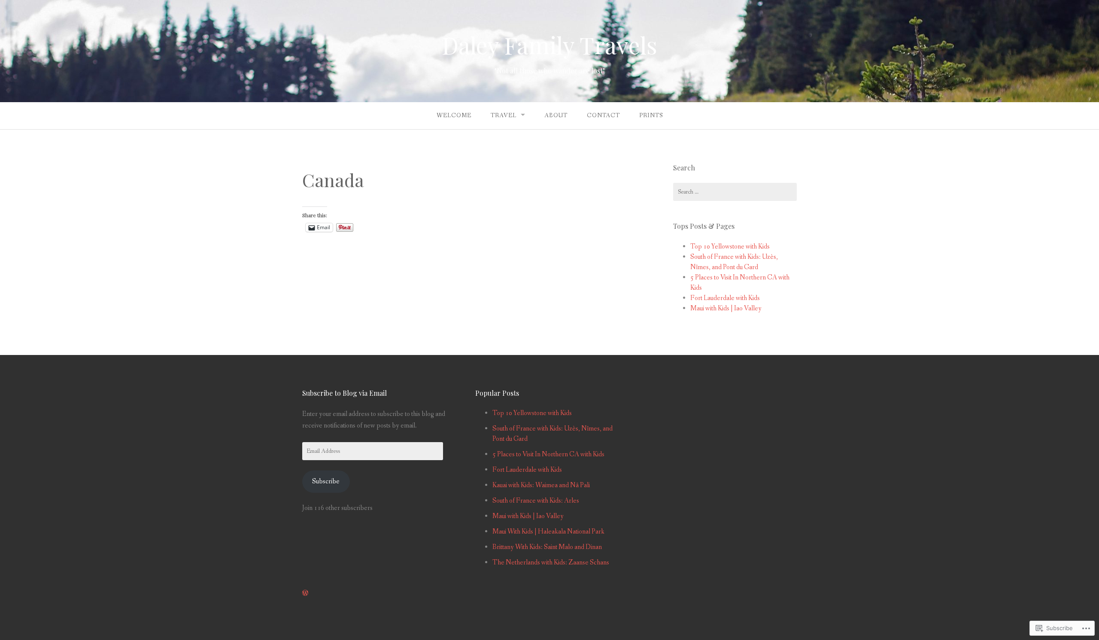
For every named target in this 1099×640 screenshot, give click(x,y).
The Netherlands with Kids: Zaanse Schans (550, 562)
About (556, 115)
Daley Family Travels (549, 45)
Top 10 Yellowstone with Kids (730, 246)
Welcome (454, 115)
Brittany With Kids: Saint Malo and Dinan (547, 547)
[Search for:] (735, 192)
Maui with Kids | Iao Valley (726, 308)
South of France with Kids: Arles (535, 500)
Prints (651, 115)
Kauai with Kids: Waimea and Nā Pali (541, 485)
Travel (503, 115)
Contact (603, 115)
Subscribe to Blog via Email (344, 392)
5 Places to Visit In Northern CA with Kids (548, 454)
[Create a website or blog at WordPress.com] (305, 593)
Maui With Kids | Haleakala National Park (548, 531)
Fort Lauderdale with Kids (725, 298)
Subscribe (326, 481)
